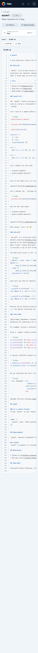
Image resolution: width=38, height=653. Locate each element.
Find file (9, 43)
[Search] (29, 4)
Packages (6, 12)
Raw (19, 43)
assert (5, 15)
